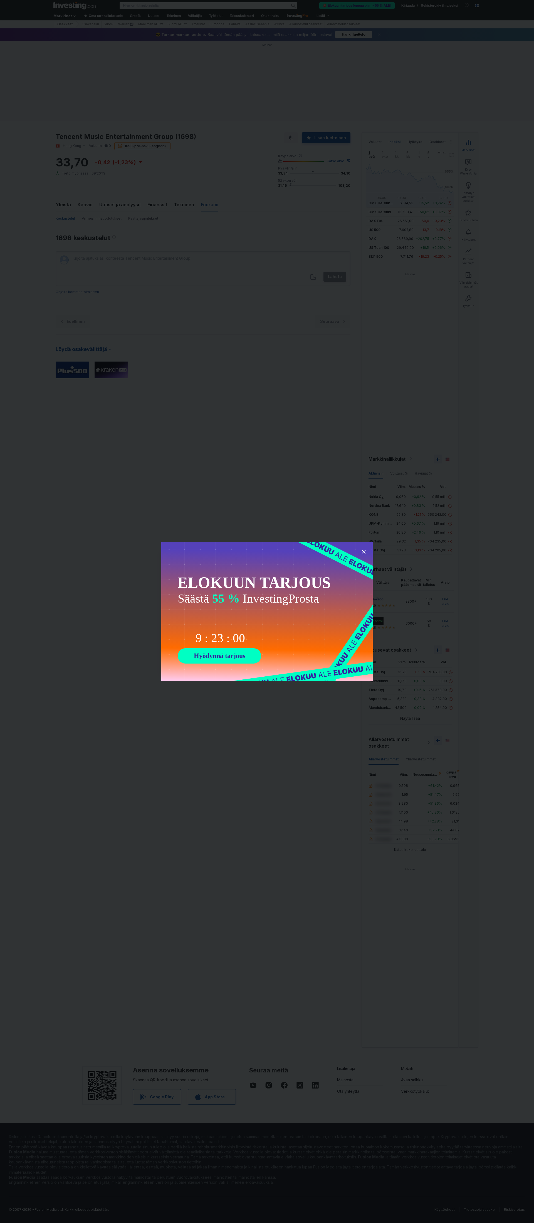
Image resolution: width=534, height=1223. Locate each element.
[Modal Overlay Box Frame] (267, 611)
